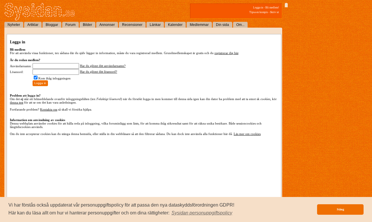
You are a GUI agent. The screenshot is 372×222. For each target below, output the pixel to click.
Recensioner (132, 25)
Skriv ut (274, 12)
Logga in (258, 7)
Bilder (87, 25)
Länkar (155, 25)
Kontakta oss (48, 109)
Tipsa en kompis (258, 12)
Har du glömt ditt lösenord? (98, 71)
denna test (16, 102)
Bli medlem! (272, 7)
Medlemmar (199, 25)
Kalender (175, 25)
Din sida (222, 25)
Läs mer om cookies (247, 134)
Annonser (107, 25)
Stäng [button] (340, 209)
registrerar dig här (226, 53)
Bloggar (52, 25)
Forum (70, 25)
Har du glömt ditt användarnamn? (103, 66)
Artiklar (32, 25)
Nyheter (14, 25)
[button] (202, 213)
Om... (240, 25)
